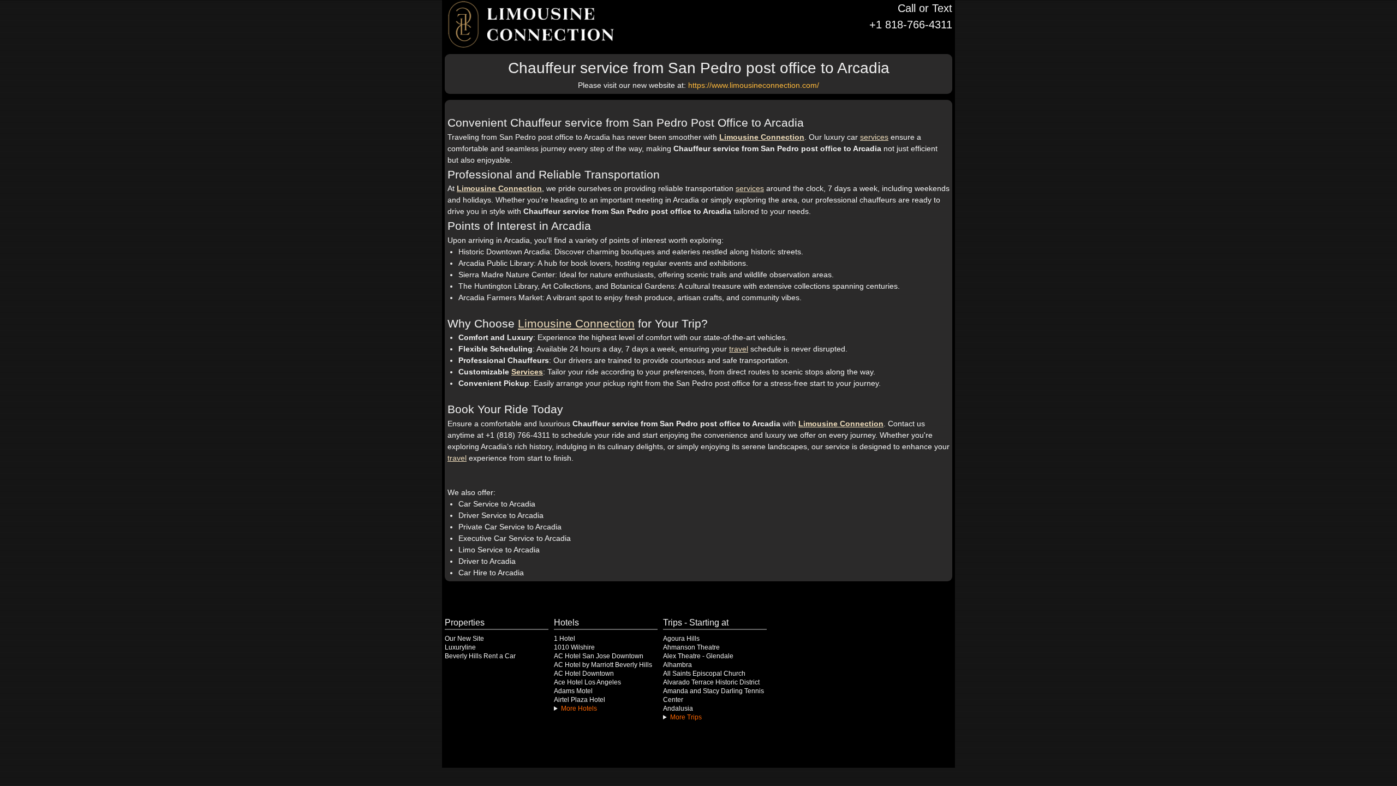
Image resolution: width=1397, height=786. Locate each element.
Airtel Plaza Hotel (579, 700)
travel (738, 348)
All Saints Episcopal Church (704, 673)
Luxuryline (460, 647)
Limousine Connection (761, 137)
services (874, 137)
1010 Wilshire (574, 647)
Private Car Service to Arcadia (510, 526)
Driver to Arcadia (487, 561)
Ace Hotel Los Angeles (587, 682)
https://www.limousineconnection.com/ (753, 85)
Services (527, 371)
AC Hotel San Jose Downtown (598, 656)
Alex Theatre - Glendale (698, 656)
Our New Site (464, 638)
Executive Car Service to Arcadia (514, 538)
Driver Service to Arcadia (501, 515)
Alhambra (677, 665)
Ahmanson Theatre (691, 647)
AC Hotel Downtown (584, 673)
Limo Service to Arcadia (499, 549)
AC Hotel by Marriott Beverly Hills (603, 665)
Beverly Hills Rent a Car (480, 656)
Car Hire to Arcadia (491, 572)
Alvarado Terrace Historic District (711, 682)
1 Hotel (564, 638)
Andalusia (678, 708)
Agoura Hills (681, 638)
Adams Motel (573, 691)
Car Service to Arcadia (496, 503)
